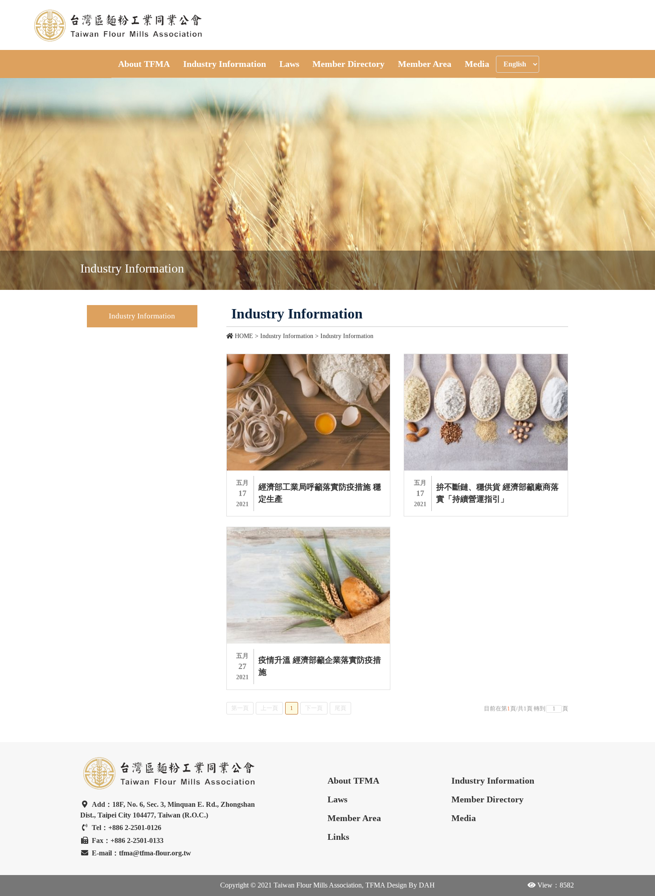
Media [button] (477, 64)
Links (338, 837)
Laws (338, 799)
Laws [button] (289, 64)
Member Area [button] (424, 64)
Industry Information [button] (224, 64)
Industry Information (346, 336)
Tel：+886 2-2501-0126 (126, 827)
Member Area (354, 818)
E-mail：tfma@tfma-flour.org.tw (141, 853)
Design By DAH (410, 885)
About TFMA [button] (144, 64)
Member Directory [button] (348, 64)
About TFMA (353, 780)
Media (463, 818)
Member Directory (487, 799)
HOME (244, 336)
